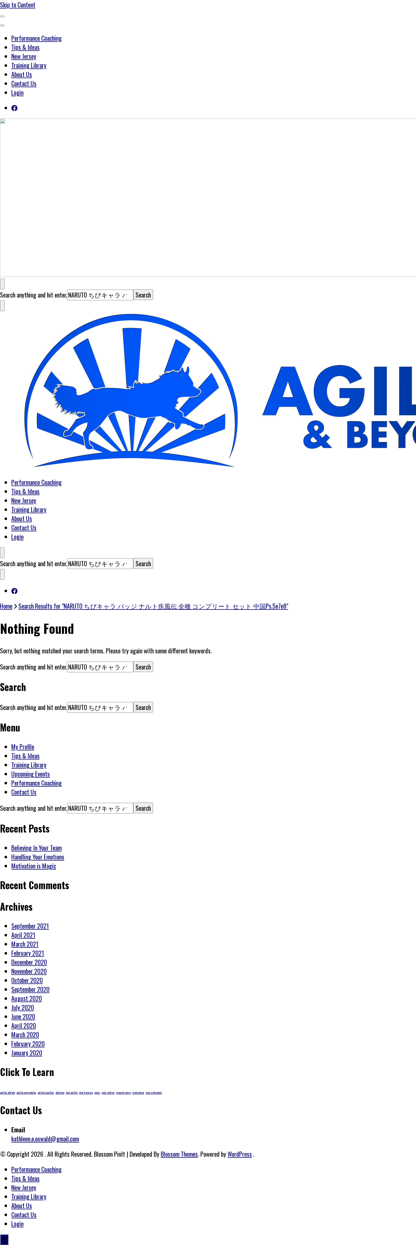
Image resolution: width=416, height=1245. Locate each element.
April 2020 (23, 1025)
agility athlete (7, 1092)
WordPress (240, 1153)
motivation (138, 1092)
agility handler (46, 1092)
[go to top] (4, 1239)
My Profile (22, 746)
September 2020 (30, 989)
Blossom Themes (179, 1153)
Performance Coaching (36, 37)
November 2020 (29, 971)
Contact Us (24, 83)
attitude (59, 1092)
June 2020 (23, 1016)
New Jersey (23, 56)
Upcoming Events (30, 773)
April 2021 (23, 934)
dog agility (72, 1092)
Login (17, 92)
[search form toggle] (2, 284)
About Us (21, 74)
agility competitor (26, 1092)
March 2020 (25, 1034)
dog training (86, 1092)
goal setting (108, 1092)
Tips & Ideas (25, 47)
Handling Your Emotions (37, 856)
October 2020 (27, 980)
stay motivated (153, 1092)
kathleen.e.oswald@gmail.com (45, 1138)
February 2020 (28, 1043)
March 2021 (24, 943)
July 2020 (22, 1007)
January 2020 (26, 1052)
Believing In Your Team (36, 847)
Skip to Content (17, 4)
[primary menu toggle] (2, 16)
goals (97, 1092)
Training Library (28, 65)
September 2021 (30, 925)
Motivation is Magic (33, 865)
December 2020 (29, 961)
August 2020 (26, 998)
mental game (123, 1092)
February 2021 (27, 952)
